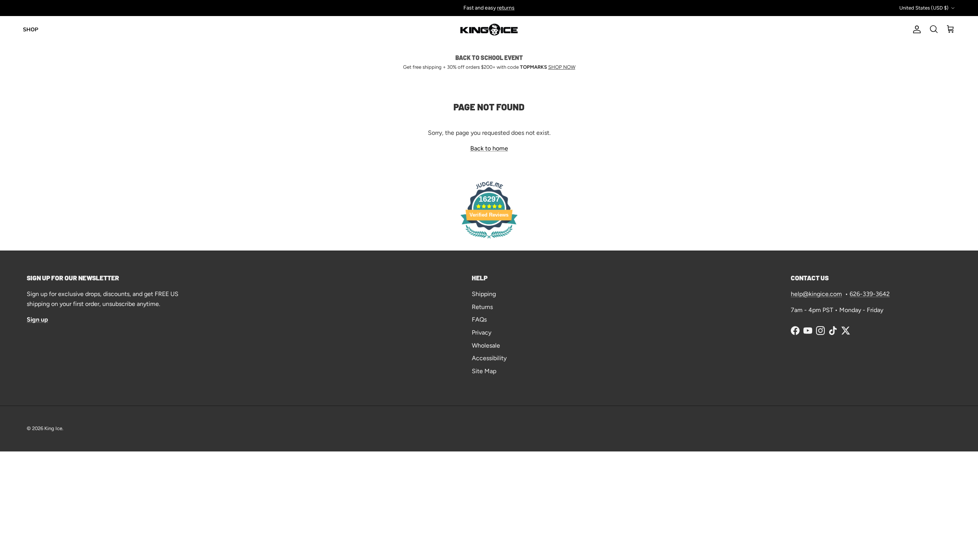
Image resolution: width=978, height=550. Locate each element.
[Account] (915, 29)
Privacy (481, 332)
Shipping (484, 294)
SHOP (30, 29)
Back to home (489, 148)
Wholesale (486, 345)
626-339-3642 (870, 294)
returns (506, 8)
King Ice (53, 428)
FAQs (479, 319)
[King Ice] (489, 30)
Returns (482, 307)
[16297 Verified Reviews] (489, 239)
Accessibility (489, 358)
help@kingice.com (816, 294)
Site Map (484, 371)
